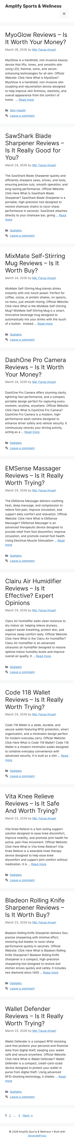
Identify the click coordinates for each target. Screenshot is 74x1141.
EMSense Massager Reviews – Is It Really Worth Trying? (34, 475)
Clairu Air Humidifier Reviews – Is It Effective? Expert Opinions (33, 591)
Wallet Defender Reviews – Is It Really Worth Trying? (34, 1016)
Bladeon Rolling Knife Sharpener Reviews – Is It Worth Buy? (35, 907)
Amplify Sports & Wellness (33, 6)
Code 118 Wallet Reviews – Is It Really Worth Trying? (34, 699)
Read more (26, 99)
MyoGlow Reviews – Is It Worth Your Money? (36, 38)
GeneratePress (37, 1135)
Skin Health (18, 110)
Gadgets (16, 230)
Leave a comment (22, 115)
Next (28, 1115)
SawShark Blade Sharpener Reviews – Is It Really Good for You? (34, 146)
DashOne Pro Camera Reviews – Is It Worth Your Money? (35, 367)
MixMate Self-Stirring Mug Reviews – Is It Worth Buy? (35, 263)
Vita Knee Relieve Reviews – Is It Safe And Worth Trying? (32, 803)
